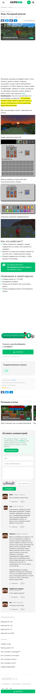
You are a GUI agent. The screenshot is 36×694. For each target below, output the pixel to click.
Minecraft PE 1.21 (6, 629)
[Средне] (6, 388)
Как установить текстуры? (10, 655)
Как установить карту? (9, 659)
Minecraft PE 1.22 (6, 625)
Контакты (26, 684)
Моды (10, 7)
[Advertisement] (18, 59)
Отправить (9, 489)
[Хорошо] (7, 388)
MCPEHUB (4, 7)
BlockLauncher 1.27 (7, 648)
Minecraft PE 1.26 (6, 622)
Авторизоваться (11, 450)
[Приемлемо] (4, 388)
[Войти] (29, 2)
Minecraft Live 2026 (7, 633)
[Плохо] (3, 388)
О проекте (6, 684)
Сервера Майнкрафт (8, 667)
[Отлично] (9, 388)
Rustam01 (13, 380)
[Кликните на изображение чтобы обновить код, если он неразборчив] (9, 483)
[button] (3, 2)
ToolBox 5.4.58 (6, 644)
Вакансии (16, 684)
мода (23, 93)
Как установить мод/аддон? (10, 651)
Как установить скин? (8, 663)
